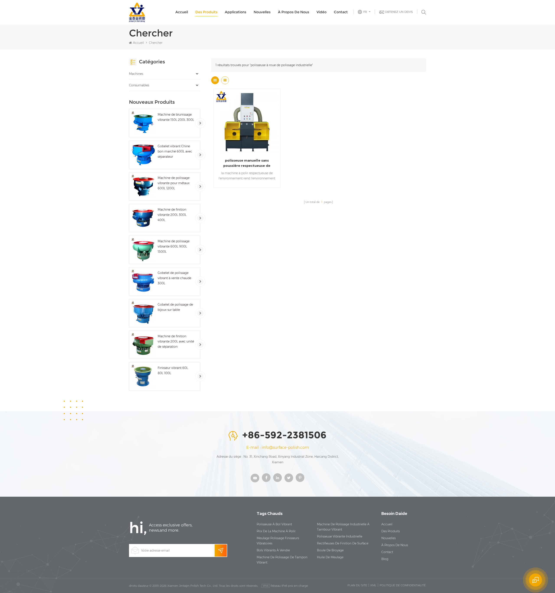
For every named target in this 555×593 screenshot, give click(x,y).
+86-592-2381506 (284, 435)
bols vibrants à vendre (273, 550)
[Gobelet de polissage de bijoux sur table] (143, 313)
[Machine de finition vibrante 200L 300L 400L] (143, 218)
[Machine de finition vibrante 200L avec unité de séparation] (143, 345)
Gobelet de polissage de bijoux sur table (175, 307)
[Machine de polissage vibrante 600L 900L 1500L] (143, 250)
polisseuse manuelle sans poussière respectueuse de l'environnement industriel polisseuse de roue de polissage (246, 163)
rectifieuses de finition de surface (342, 543)
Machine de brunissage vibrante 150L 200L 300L (176, 117)
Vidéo (321, 12)
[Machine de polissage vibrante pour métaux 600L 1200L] (143, 186)
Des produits (206, 12)
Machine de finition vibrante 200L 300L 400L (172, 215)
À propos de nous (293, 12)
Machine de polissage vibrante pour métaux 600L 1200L (173, 183)
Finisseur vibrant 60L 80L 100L (173, 370)
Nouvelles (262, 12)
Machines (136, 74)
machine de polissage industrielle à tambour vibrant (343, 526)
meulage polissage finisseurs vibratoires (278, 540)
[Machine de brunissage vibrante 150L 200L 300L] (143, 123)
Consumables (139, 85)
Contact (341, 12)
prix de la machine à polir (276, 531)
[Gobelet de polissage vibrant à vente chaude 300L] (143, 281)
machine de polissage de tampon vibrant (282, 559)
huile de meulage (330, 557)
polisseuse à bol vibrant (274, 524)
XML (373, 585)
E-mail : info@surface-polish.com (277, 447)
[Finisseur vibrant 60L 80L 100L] (143, 376)
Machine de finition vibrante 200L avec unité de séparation (176, 341)
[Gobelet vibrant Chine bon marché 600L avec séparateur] (143, 155)
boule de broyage (330, 550)
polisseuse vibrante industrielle (339, 536)
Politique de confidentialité (403, 585)
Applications (235, 12)
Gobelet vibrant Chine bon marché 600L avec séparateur (175, 151)
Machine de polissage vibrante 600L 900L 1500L (173, 246)
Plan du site (357, 585)
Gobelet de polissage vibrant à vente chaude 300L (174, 278)
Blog (384, 559)
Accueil (181, 12)
